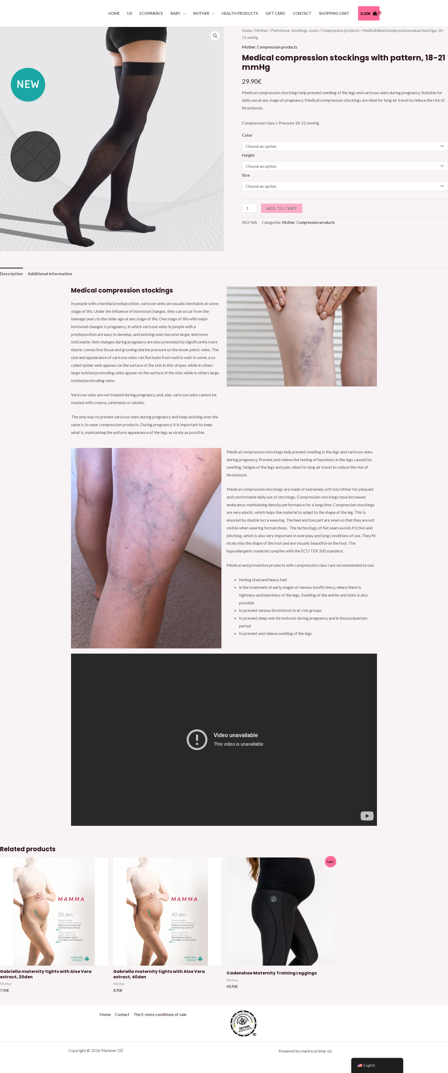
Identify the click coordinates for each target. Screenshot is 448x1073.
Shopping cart (334, 13)
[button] (215, 35)
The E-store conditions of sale (160, 1014)
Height (248, 155)
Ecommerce (151, 13)
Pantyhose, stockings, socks (294, 30)
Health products (240, 13)
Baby (175, 13)
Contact (302, 13)
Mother (201, 13)
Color (247, 135)
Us (129, 13)
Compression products (340, 30)
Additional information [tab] (50, 273)
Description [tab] (11, 273)
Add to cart (281, 208)
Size (246, 174)
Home (114, 13)
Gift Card (275, 13)
